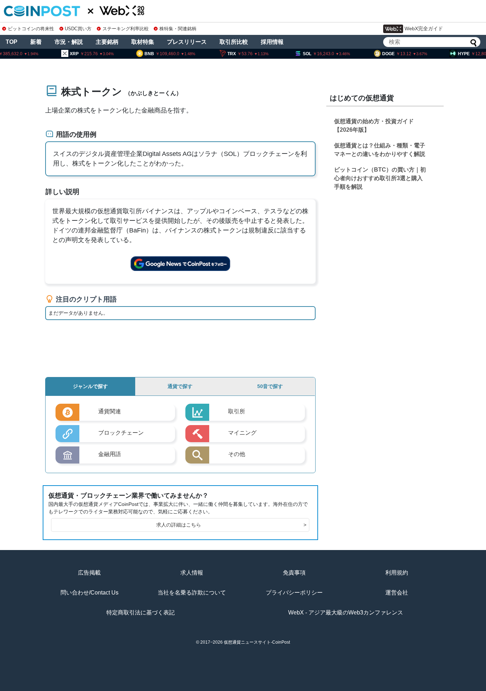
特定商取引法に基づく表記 (140, 612)
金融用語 (109, 454)
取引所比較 (234, 42)
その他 (236, 454)
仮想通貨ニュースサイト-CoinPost (257, 642)
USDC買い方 (78, 28)
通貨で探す (180, 386)
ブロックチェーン (121, 433)
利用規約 (396, 573)
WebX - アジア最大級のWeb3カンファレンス (345, 612)
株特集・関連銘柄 (177, 28)
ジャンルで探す (90, 386)
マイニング (242, 433)
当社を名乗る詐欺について (192, 593)
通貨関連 (109, 411)
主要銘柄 (107, 42)
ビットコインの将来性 (31, 28)
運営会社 (396, 593)
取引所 (236, 411)
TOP (11, 42)
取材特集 (142, 42)
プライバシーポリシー (294, 593)
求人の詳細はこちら (231, 525)
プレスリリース (187, 42)
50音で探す (270, 386)
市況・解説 (68, 42)
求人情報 (191, 573)
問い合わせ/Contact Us (89, 593)
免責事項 (294, 573)
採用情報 (272, 42)
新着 (36, 42)
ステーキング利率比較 (125, 28)
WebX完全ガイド (424, 28)
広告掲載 (89, 573)
